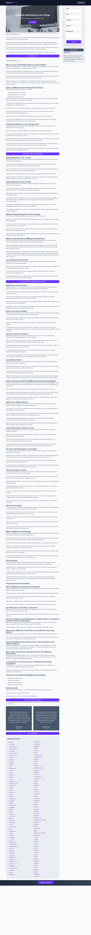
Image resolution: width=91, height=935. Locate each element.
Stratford (11, 777)
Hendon (36, 796)
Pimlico (11, 811)
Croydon (36, 759)
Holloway (11, 835)
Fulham (36, 748)
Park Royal (36, 800)
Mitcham (36, 765)
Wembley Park (37, 817)
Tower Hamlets (13, 753)
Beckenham (12, 822)
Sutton (35, 802)
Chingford (36, 778)
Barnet (35, 826)
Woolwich (11, 775)
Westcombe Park (27, 696)
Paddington (12, 859)
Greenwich (12, 696)
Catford (11, 772)
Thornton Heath (13, 868)
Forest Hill (11, 785)
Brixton (11, 794)
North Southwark (13, 783)
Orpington (36, 770)
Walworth (11, 770)
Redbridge (11, 850)
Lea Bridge (12, 807)
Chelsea (11, 848)
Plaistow (11, 764)
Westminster (12, 798)
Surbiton (36, 839)
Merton (36, 763)
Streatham (11, 837)
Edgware (36, 841)
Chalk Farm (12, 855)
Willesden (36, 785)
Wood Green (37, 744)
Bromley (11, 759)
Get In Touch (73, 50)
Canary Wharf (19, 696)
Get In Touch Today (33, 56)
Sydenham (12, 801)
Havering (36, 807)
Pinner (35, 865)
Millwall (7, 696)
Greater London (13, 755)
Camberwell (12, 781)
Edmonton (36, 774)
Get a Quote (32, 22)
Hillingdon (36, 869)
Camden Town (12, 842)
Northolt (36, 859)
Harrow (36, 848)
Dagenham (36, 746)
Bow (10, 766)
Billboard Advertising (15, 52)
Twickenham (37, 835)
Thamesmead (12, 827)
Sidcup (11, 833)
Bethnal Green (12, 768)
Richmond (36, 813)
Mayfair (11, 824)
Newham (11, 779)
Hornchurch (37, 798)
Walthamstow (12, 857)
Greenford (36, 846)
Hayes (35, 867)
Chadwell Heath (38, 755)
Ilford (10, 829)
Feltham (36, 863)
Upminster (36, 809)
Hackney (11, 788)
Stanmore (36, 852)
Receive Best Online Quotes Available (32, 153)
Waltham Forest (13, 861)
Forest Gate (12, 792)
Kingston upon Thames (39, 833)
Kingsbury (36, 811)
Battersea (11, 853)
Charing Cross (12, 805)
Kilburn (36, 752)
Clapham (11, 814)
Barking (11, 809)
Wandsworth (37, 742)
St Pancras (12, 820)
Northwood (36, 874)
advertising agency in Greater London (22, 66)
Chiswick (36, 791)
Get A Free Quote (32, 733)
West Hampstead (38, 757)
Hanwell (36, 837)
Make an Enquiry (45, 882)
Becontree (11, 863)
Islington (11, 803)
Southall (36, 854)
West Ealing (37, 828)
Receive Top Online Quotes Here (32, 700)
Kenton (36, 843)
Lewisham (11, 757)
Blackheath (34, 696)
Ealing (35, 830)
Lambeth (11, 796)
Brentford (36, 815)
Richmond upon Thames (40, 820)
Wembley (36, 822)
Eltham (11, 790)
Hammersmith (37, 776)
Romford (36, 789)
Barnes (36, 783)
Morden (36, 781)
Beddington (37, 772)
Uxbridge (36, 876)
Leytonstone (12, 816)
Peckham (11, 762)
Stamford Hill (12, 831)
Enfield (35, 804)
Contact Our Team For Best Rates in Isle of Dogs (32, 281)
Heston (36, 856)
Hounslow (36, 850)
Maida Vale (12, 874)
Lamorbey (11, 840)
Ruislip (35, 872)
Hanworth (36, 861)
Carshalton (36, 794)
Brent (35, 787)
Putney (36, 761)
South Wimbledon (38, 768)
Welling (11, 818)
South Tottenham (13, 846)
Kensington (12, 866)
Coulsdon (36, 824)
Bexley (11, 872)
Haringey (11, 870)
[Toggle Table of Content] (18, 61)
